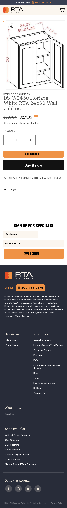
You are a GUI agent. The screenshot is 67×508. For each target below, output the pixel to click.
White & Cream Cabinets (17, 435)
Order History (12, 345)
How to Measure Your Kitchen (48, 345)
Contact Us (39, 393)
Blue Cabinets (12, 444)
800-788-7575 (43, 2)
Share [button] (13, 190)
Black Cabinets (12, 459)
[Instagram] (18, 488)
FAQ (36, 360)
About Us (9, 414)
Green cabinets (12, 449)
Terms (37, 378)
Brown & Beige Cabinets (17, 454)
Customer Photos (42, 350)
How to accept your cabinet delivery (47, 366)
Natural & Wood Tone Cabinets (20, 464)
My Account (12, 340)
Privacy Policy (57, 503)
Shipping (8, 123)
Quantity (9, 131)
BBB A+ (37, 388)
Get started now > (23, 316)
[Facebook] (8, 488)
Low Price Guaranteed (44, 383)
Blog (36, 373)
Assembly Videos (42, 340)
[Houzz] (37, 488)
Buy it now (33, 165)
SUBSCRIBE (31, 253)
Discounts (39, 355)
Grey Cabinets (12, 440)
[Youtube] (28, 488)
